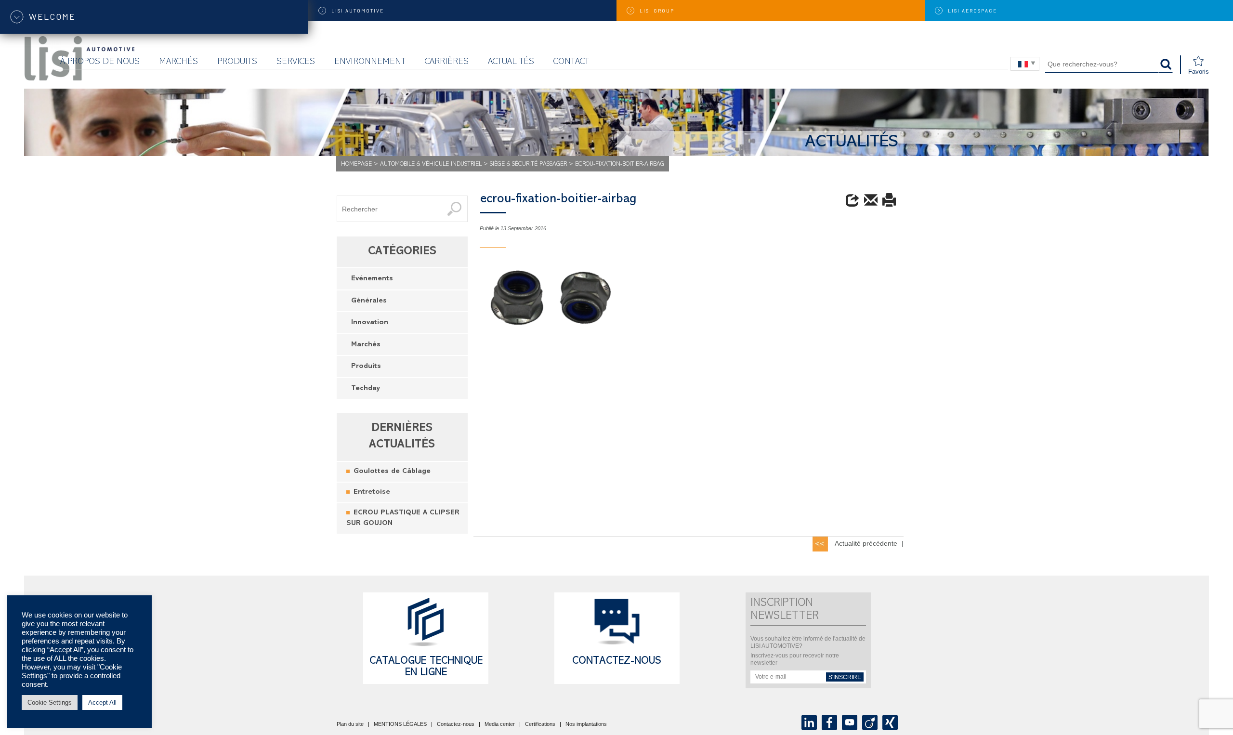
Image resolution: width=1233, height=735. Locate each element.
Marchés (365, 345)
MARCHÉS (178, 62)
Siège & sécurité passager (528, 164)
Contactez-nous (616, 661)
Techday (365, 389)
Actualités (511, 62)
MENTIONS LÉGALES (400, 724)
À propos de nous (100, 62)
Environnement (370, 62)
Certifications (540, 724)
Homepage (356, 164)
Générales (369, 301)
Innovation (369, 323)
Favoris (1198, 71)
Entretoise (372, 492)
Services (295, 62)
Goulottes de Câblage (392, 471)
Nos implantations (586, 724)
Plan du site (350, 724)
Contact (571, 62)
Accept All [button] (102, 702)
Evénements (372, 279)
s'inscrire (844, 677)
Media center (500, 724)
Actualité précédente (866, 543)
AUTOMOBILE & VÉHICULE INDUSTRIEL (431, 164)
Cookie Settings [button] (49, 702)
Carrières (447, 62)
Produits (237, 62)
